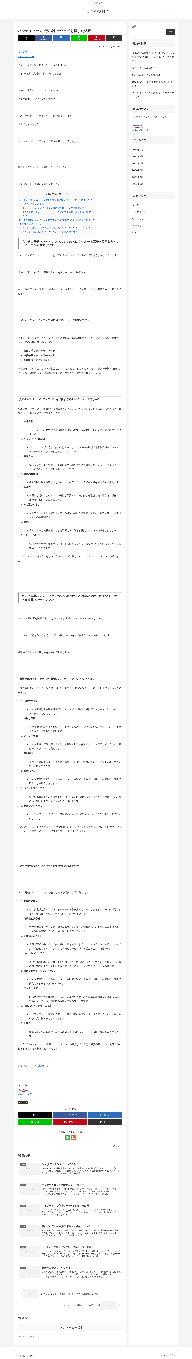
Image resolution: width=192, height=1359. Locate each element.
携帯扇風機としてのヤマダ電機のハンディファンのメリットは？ (57, 228)
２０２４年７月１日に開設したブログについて (153, 95)
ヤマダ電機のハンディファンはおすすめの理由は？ (50, 232)
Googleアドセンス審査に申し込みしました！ (153, 84)
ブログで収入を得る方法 (145, 68)
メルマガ (24, 1103)
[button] (114, 38)
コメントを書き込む (70, 1327)
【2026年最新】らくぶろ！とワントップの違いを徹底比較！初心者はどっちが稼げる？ (153, 57)
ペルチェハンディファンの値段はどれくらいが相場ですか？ (54, 208)
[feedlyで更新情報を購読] (67, 1137)
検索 (134, 26)
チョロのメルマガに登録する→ (34, 1065)
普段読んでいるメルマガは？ (147, 75)
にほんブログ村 (26, 56)
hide (66, 194)
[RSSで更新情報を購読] (73, 1137)
